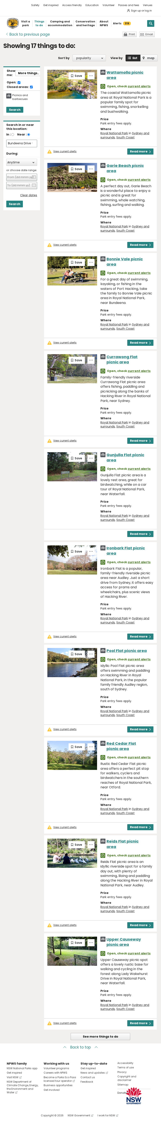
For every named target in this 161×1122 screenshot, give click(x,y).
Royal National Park (114, 133)
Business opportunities (58, 1085)
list (134, 58)
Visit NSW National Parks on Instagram (19, 1115)
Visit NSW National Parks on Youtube (28, 1115)
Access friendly (72, 5)
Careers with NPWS (55, 1072)
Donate (122, 1093)
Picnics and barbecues (20, 97)
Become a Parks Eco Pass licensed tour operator (60, 1079)
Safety (35, 5)
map (151, 58)
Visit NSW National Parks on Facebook (10, 1115)
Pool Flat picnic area (126, 650)
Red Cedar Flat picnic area (121, 746)
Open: (12, 82)
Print (132, 34)
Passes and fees (128, 5)
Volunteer (108, 5)
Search (15, 110)
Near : (22, 134)
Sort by (64, 58)
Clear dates (28, 195)
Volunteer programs (56, 1068)
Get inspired (50, 5)
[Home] (13, 23)
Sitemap (122, 1084)
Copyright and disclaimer (126, 1078)
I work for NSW (106, 1115)
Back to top (80, 1047)
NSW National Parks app (22, 1068)
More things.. (28, 73)
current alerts (139, 86)
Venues (147, 5)
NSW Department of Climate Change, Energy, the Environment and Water (22, 1087)
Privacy (122, 1072)
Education (92, 5)
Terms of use (125, 1067)
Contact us (87, 1077)
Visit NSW (12, 1077)
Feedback (86, 1081)
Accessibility (125, 1063)
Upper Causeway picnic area (123, 942)
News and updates (92, 1072)
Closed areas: (18, 87)
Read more (139, 151)
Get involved (52, 1090)
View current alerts (65, 151)
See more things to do (100, 1036)
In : (8, 134)
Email (149, 34)
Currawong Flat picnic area (122, 359)
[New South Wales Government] (134, 1095)
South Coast (125, 137)
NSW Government (79, 1115)
